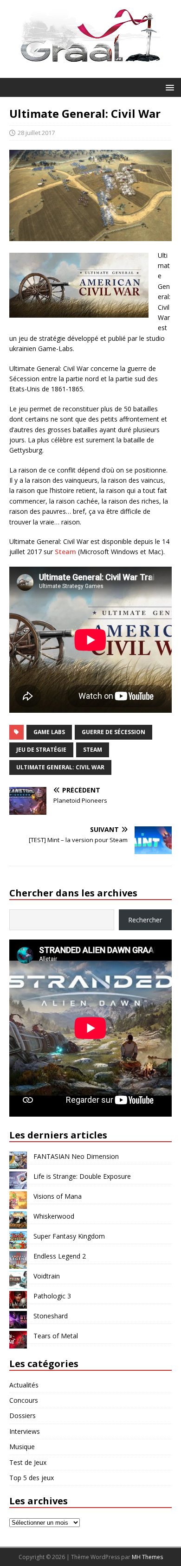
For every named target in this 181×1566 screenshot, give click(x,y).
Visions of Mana (57, 1196)
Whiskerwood (53, 1216)
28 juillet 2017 (36, 132)
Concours (23, 1400)
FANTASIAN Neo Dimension (76, 1156)
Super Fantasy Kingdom (69, 1236)
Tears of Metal (55, 1335)
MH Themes (147, 1557)
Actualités (24, 1385)
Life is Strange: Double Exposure (82, 1176)
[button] (168, 87)
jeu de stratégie (41, 750)
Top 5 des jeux (31, 1477)
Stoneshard (50, 1315)
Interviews (24, 1431)
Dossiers (22, 1415)
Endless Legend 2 (59, 1256)
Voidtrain (46, 1276)
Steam (65, 551)
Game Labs (49, 732)
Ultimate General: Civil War (60, 767)
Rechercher (145, 919)
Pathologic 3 (52, 1295)
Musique (22, 1446)
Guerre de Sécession (113, 732)
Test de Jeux (27, 1462)
